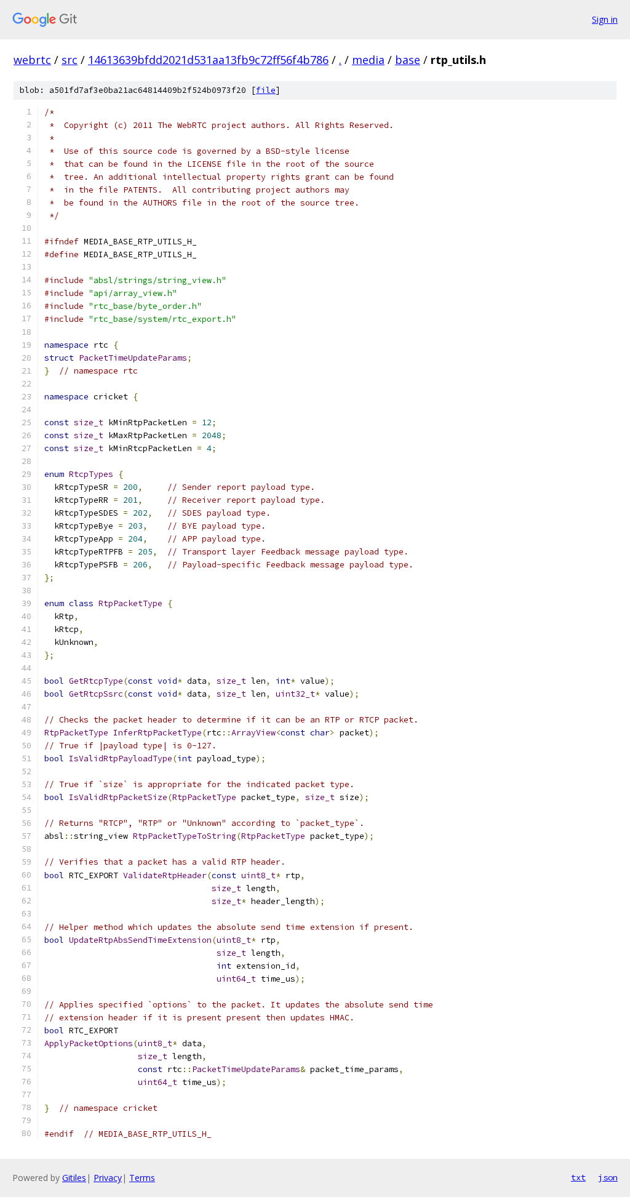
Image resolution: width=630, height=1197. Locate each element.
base (407, 59)
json (608, 1177)
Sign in (605, 19)
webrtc (32, 59)
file (266, 90)
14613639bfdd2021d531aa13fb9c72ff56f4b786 (208, 59)
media (368, 59)
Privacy (108, 1177)
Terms (142, 1177)
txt (578, 1177)
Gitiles (74, 1177)
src (70, 59)
